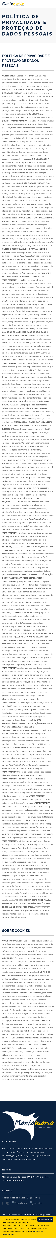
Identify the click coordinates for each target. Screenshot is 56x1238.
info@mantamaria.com (23, 1159)
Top (45, 1215)
